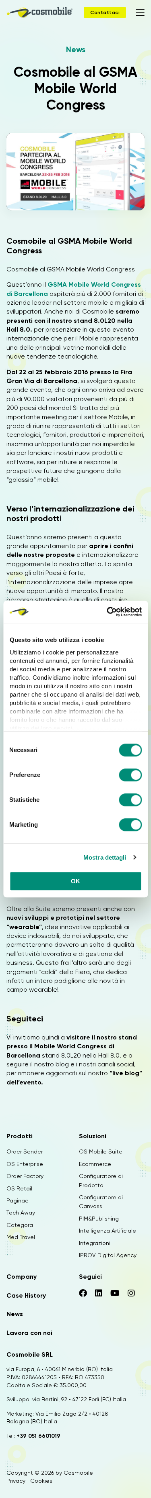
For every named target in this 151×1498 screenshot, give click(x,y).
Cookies (41, 1481)
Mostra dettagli (104, 857)
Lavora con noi (29, 1333)
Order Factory (24, 1176)
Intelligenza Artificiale (107, 1230)
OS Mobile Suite (100, 1151)
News (75, 49)
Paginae (17, 1200)
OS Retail (19, 1188)
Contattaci (105, 12)
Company (21, 1276)
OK (76, 881)
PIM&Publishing (99, 1218)
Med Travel (20, 1237)
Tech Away (20, 1212)
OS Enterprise (24, 1164)
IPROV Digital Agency (108, 1255)
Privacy (15, 1481)
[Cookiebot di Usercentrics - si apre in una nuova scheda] (107, 612)
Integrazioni (94, 1243)
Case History (26, 1295)
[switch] (130, 776)
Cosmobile (78, 1472)
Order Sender (24, 1151)
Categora (19, 1225)
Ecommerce (95, 1164)
